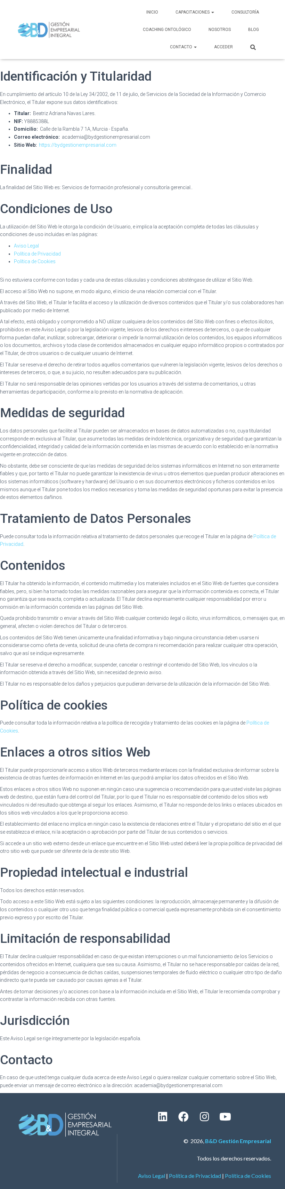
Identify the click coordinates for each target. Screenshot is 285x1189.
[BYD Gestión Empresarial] (49, 29)
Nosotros (220, 29)
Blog (253, 29)
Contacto (181, 47)
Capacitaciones (193, 12)
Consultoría (245, 12)
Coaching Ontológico (167, 29)
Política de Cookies (35, 261)
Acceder (223, 47)
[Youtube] (225, 1116)
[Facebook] (183, 1116)
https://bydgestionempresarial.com (77, 145)
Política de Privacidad (37, 254)
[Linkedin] (162, 1116)
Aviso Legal (26, 246)
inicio (152, 12)
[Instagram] (204, 1116)
